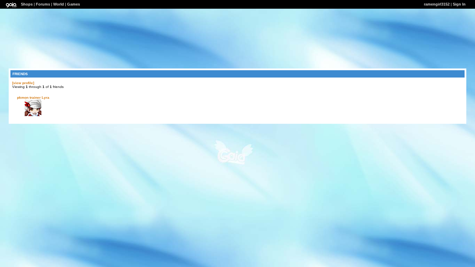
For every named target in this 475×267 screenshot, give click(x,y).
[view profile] (23, 83)
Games (73, 4)
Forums (43, 4)
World (58, 4)
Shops (27, 4)
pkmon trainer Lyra (33, 97)
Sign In (459, 4)
